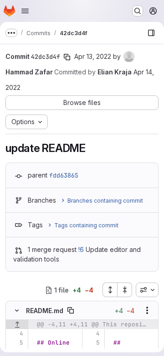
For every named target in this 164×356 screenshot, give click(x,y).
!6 (81, 249)
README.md (44, 310)
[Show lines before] (17, 324)
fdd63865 (63, 175)
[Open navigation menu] (25, 11)
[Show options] (147, 310)
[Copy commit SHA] (67, 57)
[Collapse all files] (125, 290)
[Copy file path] (70, 310)
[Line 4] (15, 333)
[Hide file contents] (16, 310)
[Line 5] (15, 342)
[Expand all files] (109, 290)
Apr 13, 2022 (92, 56)
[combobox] (147, 290)
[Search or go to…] (137, 10)
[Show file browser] (151, 33)
